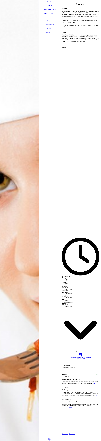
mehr (94, 383)
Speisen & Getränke (49, 9)
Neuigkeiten (49, 32)
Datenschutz (65, 434)
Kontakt (49, 28)
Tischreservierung (49, 24)
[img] (19, 220)
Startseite (49, 2)
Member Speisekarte (49, 13)
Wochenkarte (49, 17)
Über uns (49, 5)
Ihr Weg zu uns (49, 20)
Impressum (72, 434)
